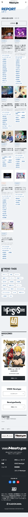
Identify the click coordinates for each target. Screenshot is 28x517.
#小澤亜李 (5, 296)
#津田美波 (4, 61)
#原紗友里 (4, 74)
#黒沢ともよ (4, 80)
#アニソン (19, 285)
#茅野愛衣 (17, 119)
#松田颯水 (17, 79)
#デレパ (10, 126)
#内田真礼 (4, 252)
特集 (2, 463)
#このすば (17, 115)
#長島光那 (4, 213)
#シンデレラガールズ (6, 57)
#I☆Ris (14, 292)
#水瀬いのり (5, 289)
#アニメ (12, 278)
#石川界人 (5, 281)
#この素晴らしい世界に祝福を (20, 113)
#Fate (11, 296)
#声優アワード (19, 278)
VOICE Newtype (19, 463)
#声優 (11, 274)
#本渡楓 (18, 281)
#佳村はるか (17, 69)
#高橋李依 (23, 117)
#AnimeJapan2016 (20, 289)
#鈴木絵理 (4, 78)
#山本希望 (4, 209)
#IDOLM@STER (5, 250)
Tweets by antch (3, 421)
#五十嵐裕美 (17, 200)
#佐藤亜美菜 (4, 71)
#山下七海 (4, 126)
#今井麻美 (17, 161)
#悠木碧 (4, 285)
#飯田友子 (4, 72)
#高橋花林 (17, 73)
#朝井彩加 (4, 65)
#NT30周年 (17, 204)
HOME (3, 429)
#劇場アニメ (5, 278)
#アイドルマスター (6, 55)
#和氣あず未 (4, 124)
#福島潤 (23, 115)
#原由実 (23, 161)
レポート (4, 460)
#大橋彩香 (4, 59)
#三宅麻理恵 (17, 81)
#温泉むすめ (11, 285)
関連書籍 (17, 467)
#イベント (4, 82)
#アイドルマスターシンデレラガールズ (20, 57)
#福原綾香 (4, 67)
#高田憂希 (17, 77)
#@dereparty (5, 128)
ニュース (4, 467)
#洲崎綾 (10, 252)
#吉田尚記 (17, 202)
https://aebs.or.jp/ (7, 500)
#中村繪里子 (17, 159)
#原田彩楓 (17, 75)
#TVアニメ (5, 274)
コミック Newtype (20, 471)
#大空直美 (17, 67)
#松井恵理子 (4, 69)
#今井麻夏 (4, 211)
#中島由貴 (4, 63)
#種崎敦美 (17, 71)
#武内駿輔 (4, 217)
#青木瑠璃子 (17, 65)
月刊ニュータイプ (19, 460)
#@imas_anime (18, 83)
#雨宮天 (17, 117)
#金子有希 (4, 76)
